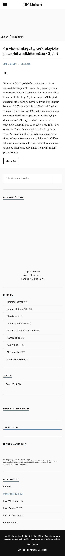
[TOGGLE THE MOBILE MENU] (5, 5)
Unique (19, 494)
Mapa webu (32, 544)
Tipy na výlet (13, 352)
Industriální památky (18, 309)
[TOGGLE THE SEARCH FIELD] (60, 5)
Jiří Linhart (32, 4)
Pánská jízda (13, 338)
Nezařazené (13, 316)
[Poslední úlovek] (32, 268)
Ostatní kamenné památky (21, 330)
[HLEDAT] (57, 178)
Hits (12, 494)
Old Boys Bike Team (17, 323)
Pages (6, 494)
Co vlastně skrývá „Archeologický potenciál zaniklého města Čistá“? (31, 51)
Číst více (11, 161)
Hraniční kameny (16, 302)
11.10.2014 (26, 64)
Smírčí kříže (13, 345)
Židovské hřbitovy (16, 359)
